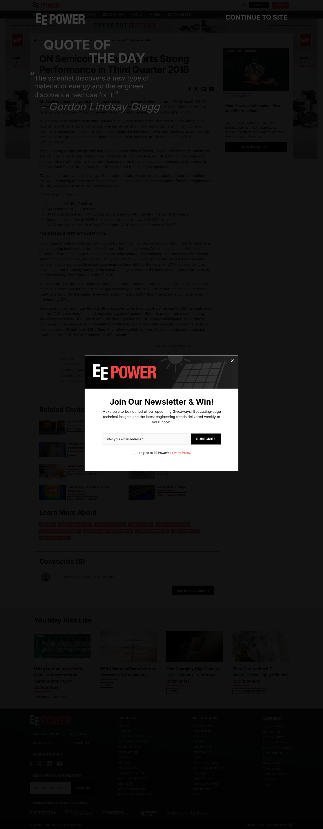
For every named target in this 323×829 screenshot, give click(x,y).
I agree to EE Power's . (165, 453)
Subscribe (206, 439)
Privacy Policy (180, 453)
